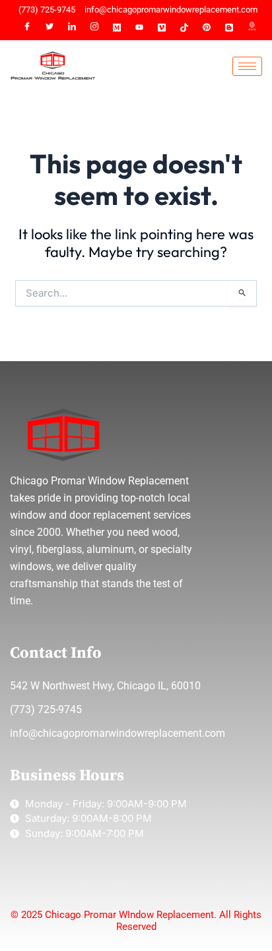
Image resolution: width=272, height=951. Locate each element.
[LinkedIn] (72, 28)
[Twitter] (49, 28)
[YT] (139, 28)
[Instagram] (94, 28)
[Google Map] (251, 28)
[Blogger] (229, 28)
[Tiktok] (184, 28)
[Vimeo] (162, 28)
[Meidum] (117, 28)
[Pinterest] (207, 28)
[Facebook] (27, 28)
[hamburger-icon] (247, 66)
